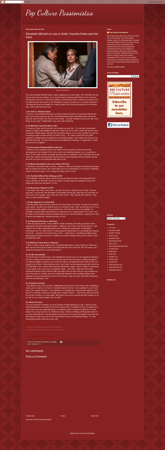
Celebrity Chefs (114, 270)
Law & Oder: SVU (77, 95)
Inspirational (113, 241)
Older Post (95, 416)
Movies (111, 236)
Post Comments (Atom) (43, 419)
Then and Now (114, 265)
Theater (111, 257)
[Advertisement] (117, 171)
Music (111, 244)
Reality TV (112, 233)
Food (111, 254)
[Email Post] (61, 342)
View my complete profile (116, 67)
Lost (87, 97)
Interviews (35, 344)
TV (40, 344)
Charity (111, 262)
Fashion (112, 259)
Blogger (92, 433)
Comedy (112, 249)
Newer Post (30, 416)
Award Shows (114, 267)
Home (63, 416)
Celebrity (112, 238)
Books (111, 251)
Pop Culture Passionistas (59, 12)
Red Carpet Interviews (117, 246)
